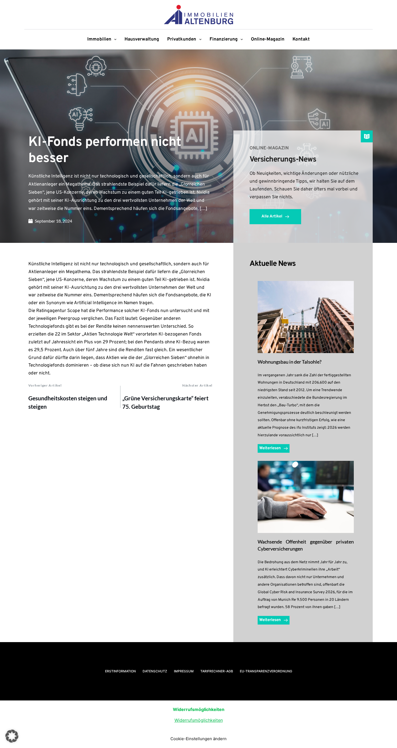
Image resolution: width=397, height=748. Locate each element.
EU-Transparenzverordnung (266, 671)
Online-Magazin (267, 39)
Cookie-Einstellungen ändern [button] (198, 738)
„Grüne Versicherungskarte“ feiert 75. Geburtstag (165, 402)
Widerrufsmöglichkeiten (198, 720)
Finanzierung (224, 39)
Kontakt (301, 39)
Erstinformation (120, 671)
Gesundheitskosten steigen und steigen (67, 402)
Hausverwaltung (142, 39)
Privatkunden (181, 39)
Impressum (184, 671)
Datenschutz (155, 671)
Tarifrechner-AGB (216, 671)
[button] (12, 736)
